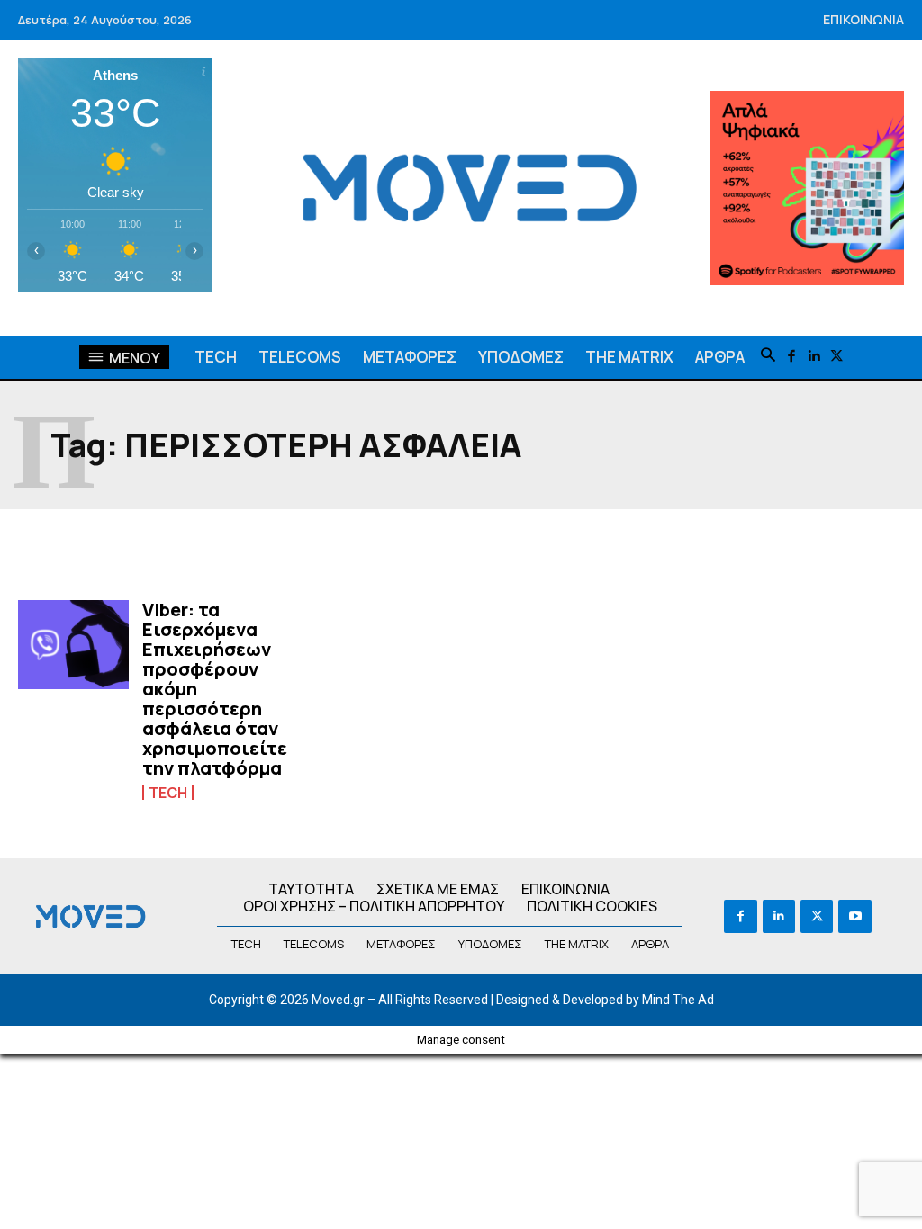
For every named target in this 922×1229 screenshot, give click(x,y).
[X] (836, 356)
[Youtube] (854, 916)
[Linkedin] (813, 356)
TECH (168, 792)
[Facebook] (791, 356)
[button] (768, 356)
